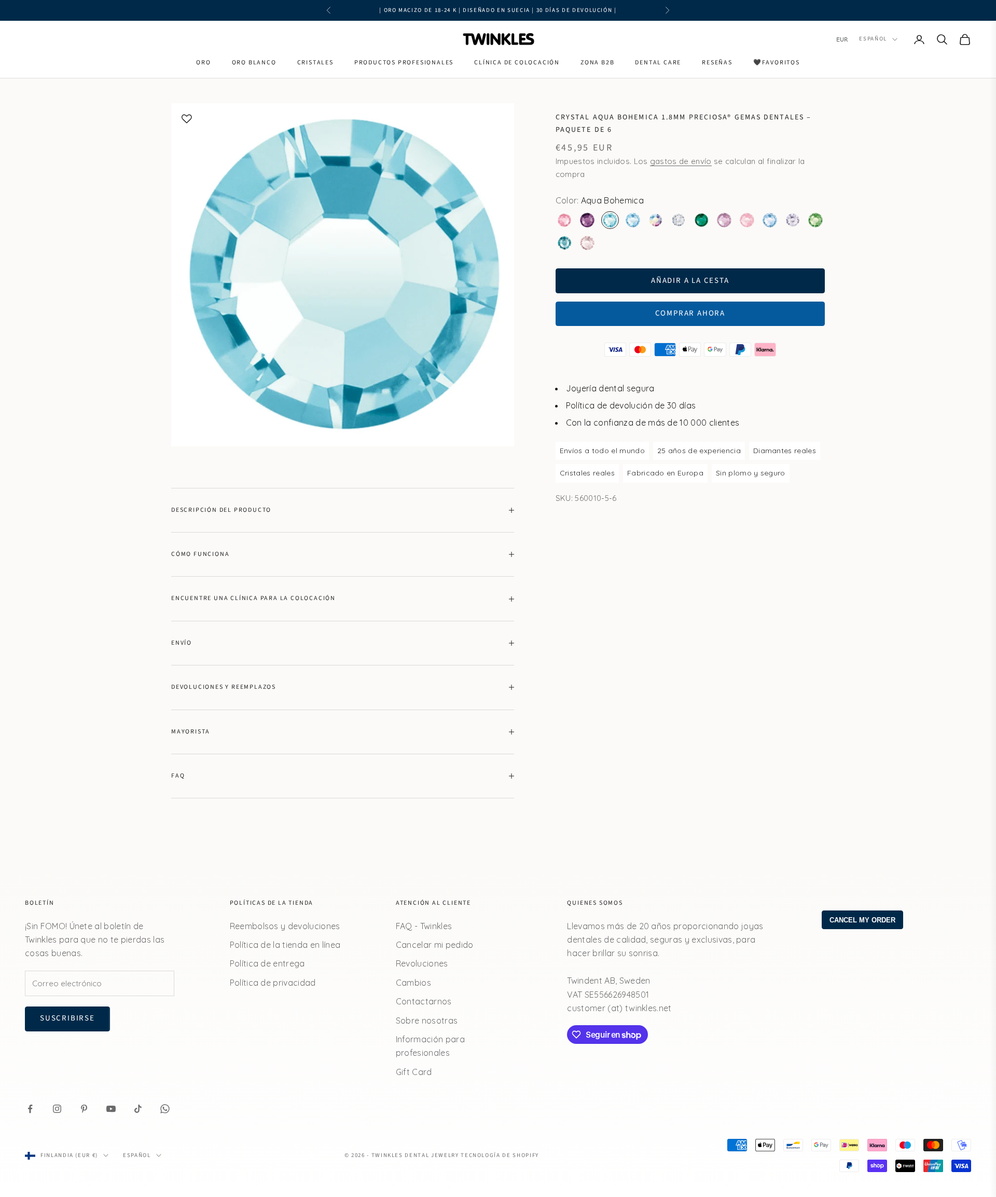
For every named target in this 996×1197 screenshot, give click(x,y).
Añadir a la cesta (690, 280)
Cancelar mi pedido (435, 945)
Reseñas (717, 62)
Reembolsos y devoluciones (285, 926)
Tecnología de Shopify (500, 1155)
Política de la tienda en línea (285, 945)
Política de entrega (267, 963)
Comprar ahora (690, 313)
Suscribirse (67, 1018)
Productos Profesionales (403, 62)
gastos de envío (681, 161)
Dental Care (658, 62)
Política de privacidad (273, 982)
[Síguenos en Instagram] (57, 1109)
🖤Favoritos (776, 62)
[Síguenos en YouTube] (111, 1109)
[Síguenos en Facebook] (30, 1109)
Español (873, 39)
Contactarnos (424, 1001)
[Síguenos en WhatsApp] (165, 1109)
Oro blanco (254, 62)
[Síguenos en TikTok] (138, 1109)
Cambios (413, 982)
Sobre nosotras (427, 1020)
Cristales (315, 62)
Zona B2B (597, 62)
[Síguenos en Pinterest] (84, 1109)
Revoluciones (422, 963)
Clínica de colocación (517, 62)
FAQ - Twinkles (424, 926)
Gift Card (414, 1072)
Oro (203, 62)
